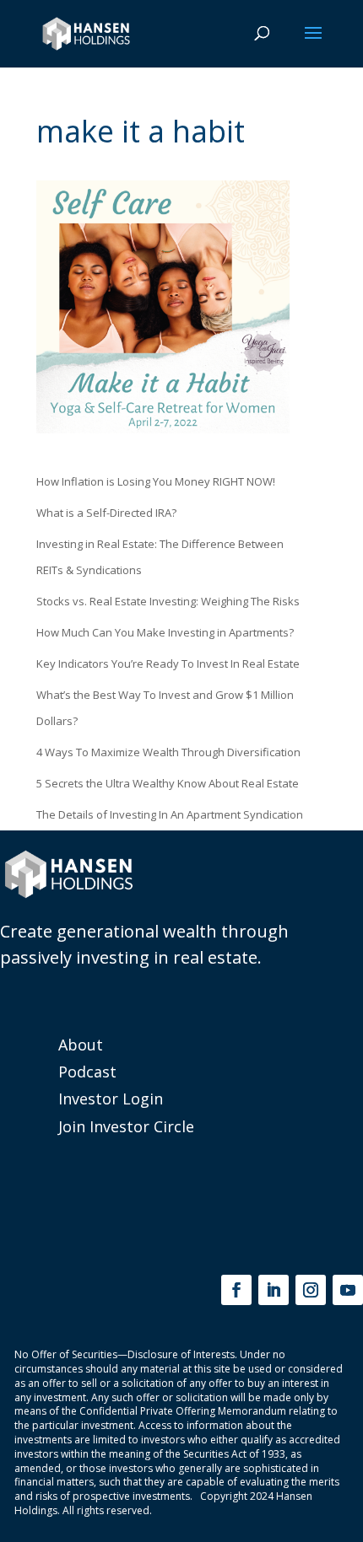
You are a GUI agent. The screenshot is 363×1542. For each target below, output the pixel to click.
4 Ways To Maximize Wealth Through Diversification (168, 752)
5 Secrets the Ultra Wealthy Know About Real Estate (167, 783)
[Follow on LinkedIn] (273, 1290)
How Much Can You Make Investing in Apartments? (165, 632)
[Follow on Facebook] (236, 1290)
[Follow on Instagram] (310, 1290)
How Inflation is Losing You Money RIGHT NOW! (155, 481)
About (80, 1044)
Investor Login (110, 1098)
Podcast (87, 1071)
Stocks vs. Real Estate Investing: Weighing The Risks (168, 601)
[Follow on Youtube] (348, 1290)
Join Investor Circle (126, 1126)
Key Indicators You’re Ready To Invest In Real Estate (168, 663)
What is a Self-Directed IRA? (106, 512)
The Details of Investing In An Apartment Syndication (169, 814)
